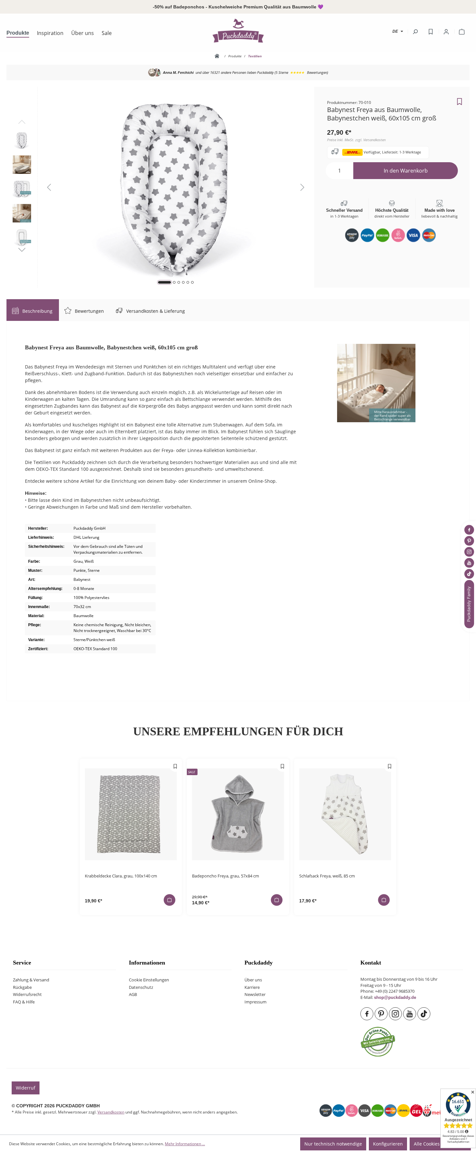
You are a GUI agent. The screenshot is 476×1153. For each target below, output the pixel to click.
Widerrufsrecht (27, 994)
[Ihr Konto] (446, 31)
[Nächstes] (302, 187)
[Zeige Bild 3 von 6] (178, 282)
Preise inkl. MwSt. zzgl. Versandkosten (356, 139)
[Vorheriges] (49, 187)
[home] (218, 56)
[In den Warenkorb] (169, 900)
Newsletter (255, 994)
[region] (160, 187)
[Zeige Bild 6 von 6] (192, 282)
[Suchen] (415, 31)
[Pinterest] (382, 1014)
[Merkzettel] (430, 31)
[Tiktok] (424, 1014)
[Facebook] (367, 1014)
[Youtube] (410, 1014)
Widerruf (25, 1088)
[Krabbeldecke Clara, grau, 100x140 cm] (131, 814)
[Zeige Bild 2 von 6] (174, 282)
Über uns (253, 980)
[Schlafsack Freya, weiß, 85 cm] (345, 814)
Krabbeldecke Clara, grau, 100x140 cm (121, 876)
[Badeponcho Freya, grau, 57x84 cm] (238, 814)
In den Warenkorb (406, 170)
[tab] (32, 310)
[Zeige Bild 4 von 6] (183, 282)
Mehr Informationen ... (185, 1144)
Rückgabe (22, 987)
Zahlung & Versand (31, 980)
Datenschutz (141, 987)
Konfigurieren (388, 1144)
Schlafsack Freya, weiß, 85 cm (327, 876)
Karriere (252, 987)
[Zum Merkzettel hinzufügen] (459, 99)
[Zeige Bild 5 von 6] (188, 282)
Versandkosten (110, 1112)
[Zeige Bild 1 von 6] (164, 282)
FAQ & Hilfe (24, 1002)
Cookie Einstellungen (149, 980)
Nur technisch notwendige (333, 1144)
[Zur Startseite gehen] (238, 30)
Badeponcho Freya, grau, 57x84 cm (225, 876)
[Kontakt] (469, 604)
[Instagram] (396, 1014)
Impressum (255, 1002)
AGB (133, 994)
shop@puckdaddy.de (395, 997)
